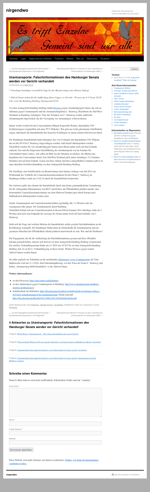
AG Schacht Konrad (121, 119)
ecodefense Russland (121, 104)
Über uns (80, 58)
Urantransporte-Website (122, 88)
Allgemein (35, 304)
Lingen (23, 58)
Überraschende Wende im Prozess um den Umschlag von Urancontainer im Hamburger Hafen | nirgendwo (59, 342)
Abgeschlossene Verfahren (40, 58)
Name (12, 419)
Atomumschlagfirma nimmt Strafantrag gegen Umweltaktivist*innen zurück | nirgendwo (52, 350)
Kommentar (14, 386)
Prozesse (57, 107)
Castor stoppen (119, 125)
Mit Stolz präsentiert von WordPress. (127, 474)
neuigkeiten (58, 304)
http (115, 141)
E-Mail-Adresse (16, 429)
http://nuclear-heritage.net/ (123, 112)
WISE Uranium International (124, 101)
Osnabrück (105, 58)
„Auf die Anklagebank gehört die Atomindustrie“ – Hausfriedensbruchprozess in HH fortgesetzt (29, 69)
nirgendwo (17, 10)
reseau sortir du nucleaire (122, 106)
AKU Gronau (119, 98)
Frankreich (59, 58)
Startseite (13, 58)
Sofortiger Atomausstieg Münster (125, 90)
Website (12, 438)
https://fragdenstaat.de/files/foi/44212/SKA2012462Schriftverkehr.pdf (45, 298)
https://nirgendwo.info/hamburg (44, 280)
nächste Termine (46, 304)
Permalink (13, 307)
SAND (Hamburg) (120, 122)
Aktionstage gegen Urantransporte (74, 259)
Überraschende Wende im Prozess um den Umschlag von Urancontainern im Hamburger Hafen (80, 69)
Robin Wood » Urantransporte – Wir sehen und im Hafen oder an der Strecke (47, 334)
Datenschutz (92, 58)
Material (70, 58)
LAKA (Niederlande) (121, 109)
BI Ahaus (117, 117)
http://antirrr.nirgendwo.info (123, 133)
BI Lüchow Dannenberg (122, 114)
